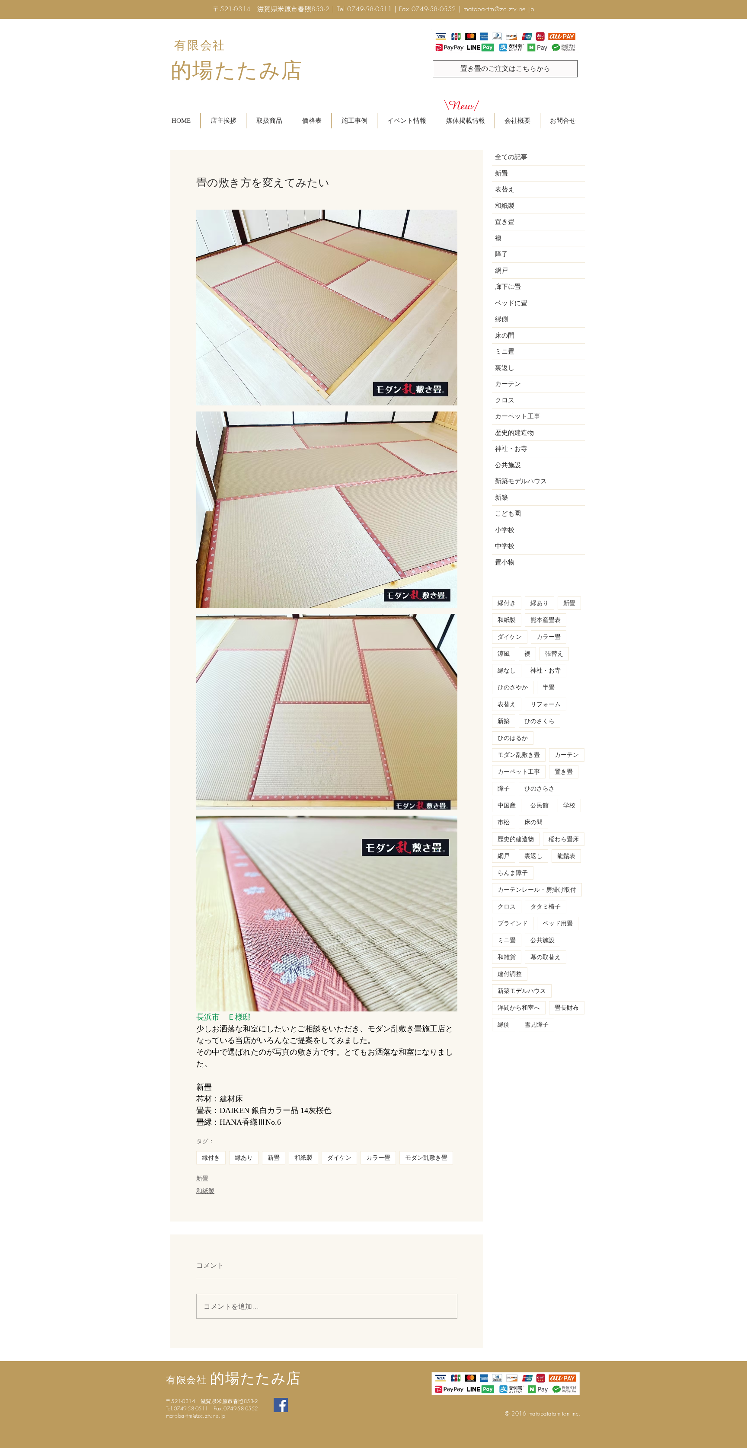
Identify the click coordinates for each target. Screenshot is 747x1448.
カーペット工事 (519, 772)
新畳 (274, 1158)
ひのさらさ (539, 788)
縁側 (504, 1024)
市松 (504, 822)
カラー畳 (378, 1158)
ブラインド (513, 923)
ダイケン (339, 1158)
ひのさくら (539, 721)
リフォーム (545, 704)
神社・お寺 (545, 670)
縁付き (211, 1158)
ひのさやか (513, 687)
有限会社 (200, 45)
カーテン (567, 755)
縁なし (507, 670)
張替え (554, 654)
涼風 (504, 654)
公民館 (539, 805)
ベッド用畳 (558, 923)
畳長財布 (567, 1008)
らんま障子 (513, 873)
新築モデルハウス (522, 991)
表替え (507, 704)
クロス (507, 906)
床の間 (533, 822)
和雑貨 (507, 957)
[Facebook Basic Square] (281, 1405)
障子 (504, 788)
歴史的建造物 (516, 839)
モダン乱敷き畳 (426, 1158)
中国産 (507, 805)
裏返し (533, 856)
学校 (569, 805)
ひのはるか (513, 738)
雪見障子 (536, 1024)
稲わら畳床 (564, 839)
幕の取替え (545, 957)
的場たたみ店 (237, 70)
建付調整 (510, 974)
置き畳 (564, 772)
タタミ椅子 (545, 906)
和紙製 (303, 1158)
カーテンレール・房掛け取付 (537, 890)
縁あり (244, 1158)
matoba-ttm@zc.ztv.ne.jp (498, 9)
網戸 (504, 856)
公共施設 (542, 940)
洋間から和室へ (519, 1008)
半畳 (549, 687)
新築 (504, 721)
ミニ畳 (507, 940)
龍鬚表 (566, 856)
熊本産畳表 (545, 620)
